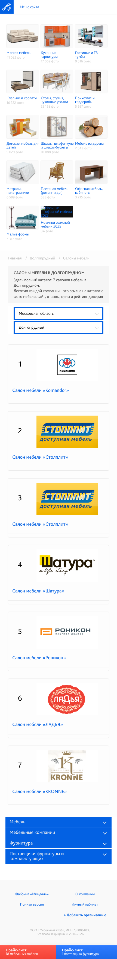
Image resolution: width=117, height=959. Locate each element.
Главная (15, 258)
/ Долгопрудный (39, 258)
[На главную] (7, 7)
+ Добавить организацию (85, 915)
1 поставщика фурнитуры (80, 952)
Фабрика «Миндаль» (32, 894)
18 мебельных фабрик (22, 952)
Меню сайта (29, 7)
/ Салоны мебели (73, 258)
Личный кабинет (85, 904)
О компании (85, 894)
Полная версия (32, 904)
